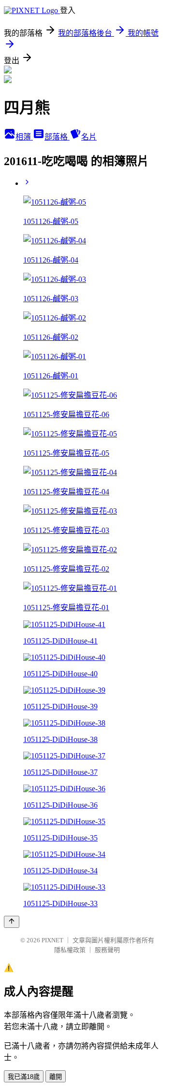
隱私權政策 (70, 949)
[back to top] (11, 922)
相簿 (24, 137)
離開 (55, 1076)
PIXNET (52, 940)
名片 (89, 137)
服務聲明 (107, 949)
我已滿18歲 (24, 1076)
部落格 (57, 137)
